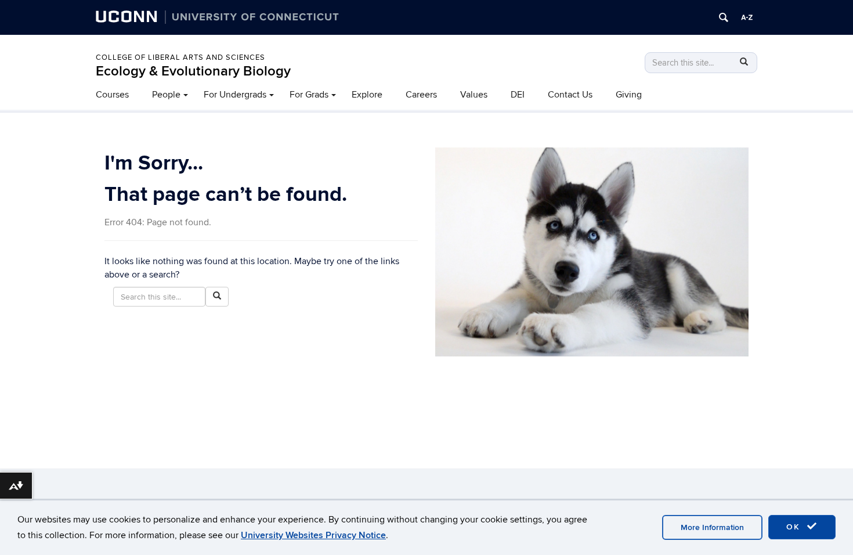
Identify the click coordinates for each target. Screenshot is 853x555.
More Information (712, 527)
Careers (421, 94)
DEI (518, 94)
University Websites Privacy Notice (313, 535)
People (166, 94)
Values (473, 94)
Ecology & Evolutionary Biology (193, 71)
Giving (629, 94)
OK (795, 527)
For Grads (309, 94)
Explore (367, 94)
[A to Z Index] (747, 17)
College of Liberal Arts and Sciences (180, 57)
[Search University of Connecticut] (723, 17)
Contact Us (570, 94)
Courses (112, 94)
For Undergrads (235, 94)
